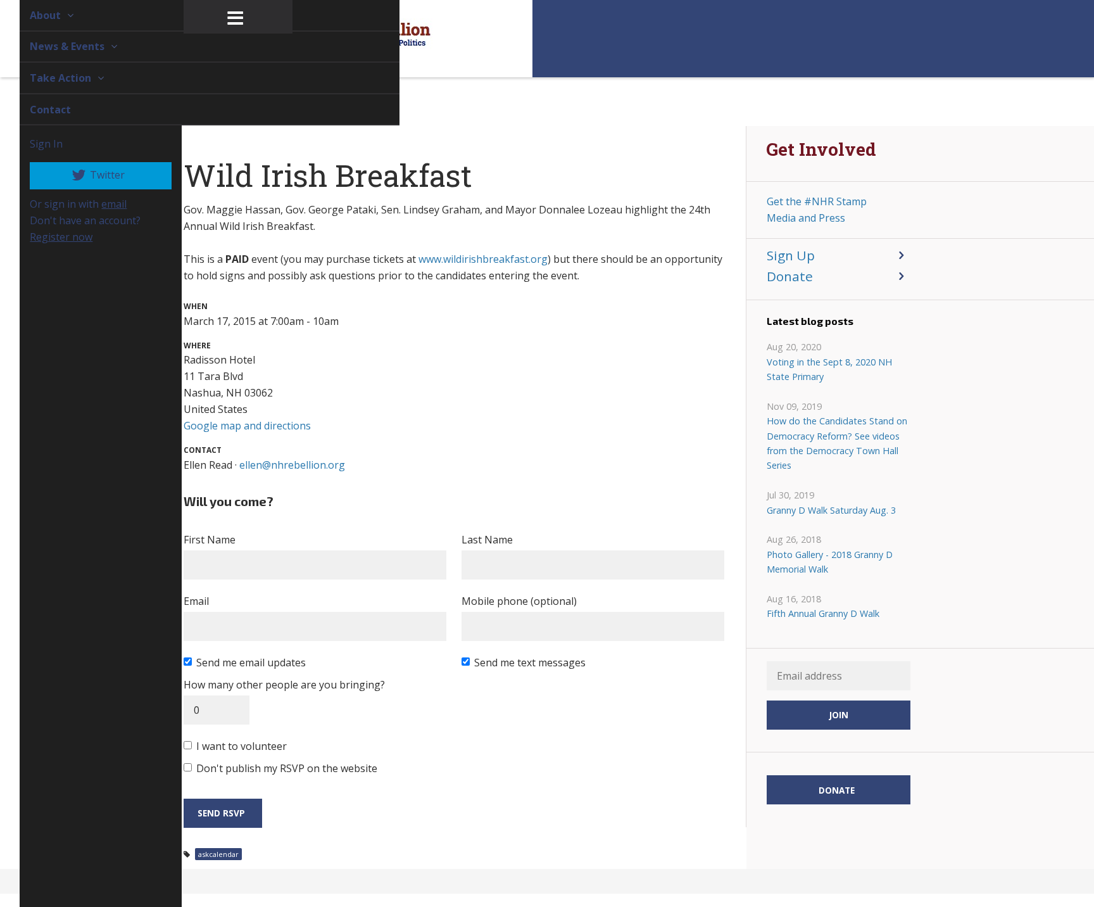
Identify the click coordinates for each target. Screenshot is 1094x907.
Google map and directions (247, 426)
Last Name (487, 540)
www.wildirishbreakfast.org (483, 259)
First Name (210, 540)
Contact (35, 110)
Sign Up (791, 255)
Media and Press (806, 218)
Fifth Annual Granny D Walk (823, 613)
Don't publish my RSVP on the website (286, 768)
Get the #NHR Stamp (817, 201)
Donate (790, 276)
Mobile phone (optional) (519, 601)
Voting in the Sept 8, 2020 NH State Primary (829, 369)
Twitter (92, 175)
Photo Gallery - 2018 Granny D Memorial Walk (830, 562)
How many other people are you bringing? (284, 685)
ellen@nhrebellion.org (292, 465)
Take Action (47, 78)
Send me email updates (251, 662)
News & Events (53, 46)
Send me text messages (530, 662)
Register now (46, 237)
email (99, 204)
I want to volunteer (241, 746)
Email (196, 601)
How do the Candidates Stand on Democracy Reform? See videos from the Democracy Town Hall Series (837, 443)
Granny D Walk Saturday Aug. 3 (831, 510)
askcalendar (218, 854)
